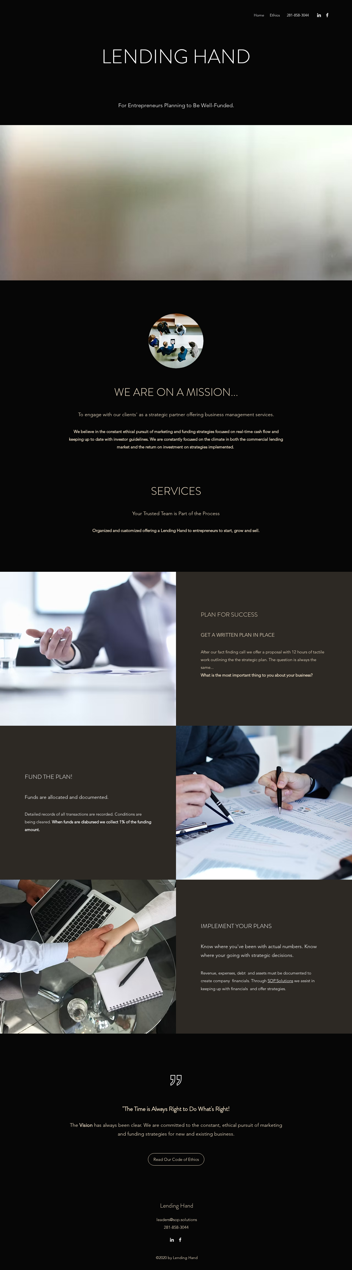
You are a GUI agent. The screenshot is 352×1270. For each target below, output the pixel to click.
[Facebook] (327, 15)
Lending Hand (176, 1205)
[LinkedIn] (319, 15)
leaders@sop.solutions (176, 1219)
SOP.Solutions (280, 980)
